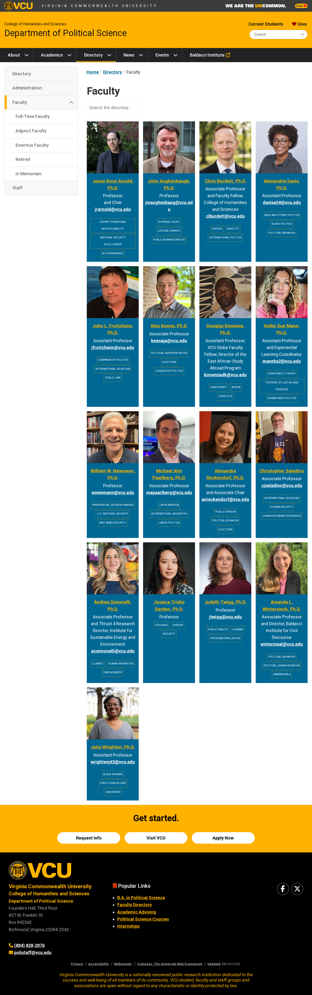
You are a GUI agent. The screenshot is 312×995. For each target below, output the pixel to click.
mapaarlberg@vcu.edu (169, 492)
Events (162, 55)
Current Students (265, 24)
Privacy (77, 964)
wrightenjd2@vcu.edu (113, 761)
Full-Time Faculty (33, 116)
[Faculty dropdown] (71, 102)
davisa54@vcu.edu (282, 202)
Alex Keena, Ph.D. (169, 326)
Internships (128, 926)
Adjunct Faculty (31, 130)
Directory (93, 55)
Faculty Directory (134, 904)
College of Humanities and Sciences (35, 24)
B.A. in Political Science (141, 897)
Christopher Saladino (281, 471)
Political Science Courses (143, 919)
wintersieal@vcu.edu (282, 644)
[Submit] (302, 34)
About (14, 55)
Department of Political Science (65, 33)
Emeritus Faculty (32, 145)
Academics (52, 55)
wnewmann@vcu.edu (113, 492)
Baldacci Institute (207, 55)
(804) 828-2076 (29, 945)
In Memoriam (28, 173)
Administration (27, 87)
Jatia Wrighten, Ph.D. (113, 747)
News (129, 55)
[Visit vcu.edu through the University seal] (52, 872)
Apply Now (223, 837)
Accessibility (98, 964)
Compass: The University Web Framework (169, 964)
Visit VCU (156, 837)
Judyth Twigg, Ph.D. (225, 602)
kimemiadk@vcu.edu (225, 374)
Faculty (19, 102)
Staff (17, 187)
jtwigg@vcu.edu (225, 616)
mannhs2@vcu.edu (282, 361)
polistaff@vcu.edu (32, 952)
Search (260, 34)
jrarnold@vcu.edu (113, 209)
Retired (23, 159)
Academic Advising (136, 912)
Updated (213, 964)
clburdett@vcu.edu (225, 216)
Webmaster (123, 964)
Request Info (89, 837)
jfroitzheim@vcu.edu (112, 347)
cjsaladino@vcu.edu (281, 485)
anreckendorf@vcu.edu (225, 499)
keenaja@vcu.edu (169, 340)
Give (300, 6)
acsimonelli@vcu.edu (113, 651)
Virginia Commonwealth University (99, 6)
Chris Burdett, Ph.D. (225, 181)
